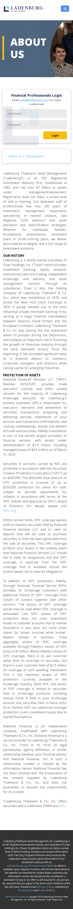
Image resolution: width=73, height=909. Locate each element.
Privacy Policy (46, 886)
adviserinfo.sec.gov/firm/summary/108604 (30, 865)
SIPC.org (9, 510)
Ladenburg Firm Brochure (16, 896)
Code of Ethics (47, 890)
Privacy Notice (25, 890)
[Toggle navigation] (65, 8)
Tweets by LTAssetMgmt (25, 156)
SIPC (62, 806)
